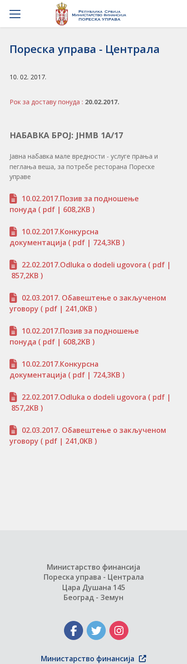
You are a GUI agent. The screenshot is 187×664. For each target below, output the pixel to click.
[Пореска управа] (93, 13)
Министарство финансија (87, 659)
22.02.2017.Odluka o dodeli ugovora (84, 265)
